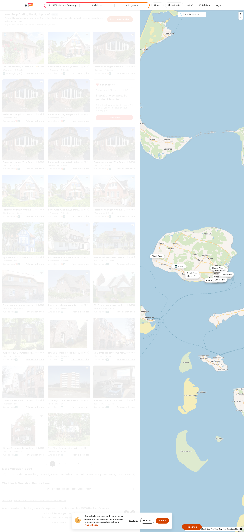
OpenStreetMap (232, 529)
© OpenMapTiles (211, 529)
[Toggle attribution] (241, 529)
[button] (190, 5)
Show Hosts (174, 5)
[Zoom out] (240, 18)
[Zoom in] (240, 14)
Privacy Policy (91, 525)
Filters (157, 5)
